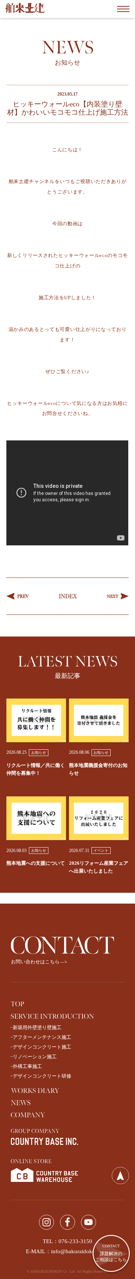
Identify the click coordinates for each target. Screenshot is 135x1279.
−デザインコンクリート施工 (40, 1047)
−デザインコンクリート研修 (40, 1076)
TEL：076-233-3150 (67, 1241)
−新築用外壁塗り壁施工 (36, 1027)
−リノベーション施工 (33, 1056)
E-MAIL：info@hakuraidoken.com (68, 1251)
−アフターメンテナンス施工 (40, 1037)
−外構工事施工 (26, 1066)
